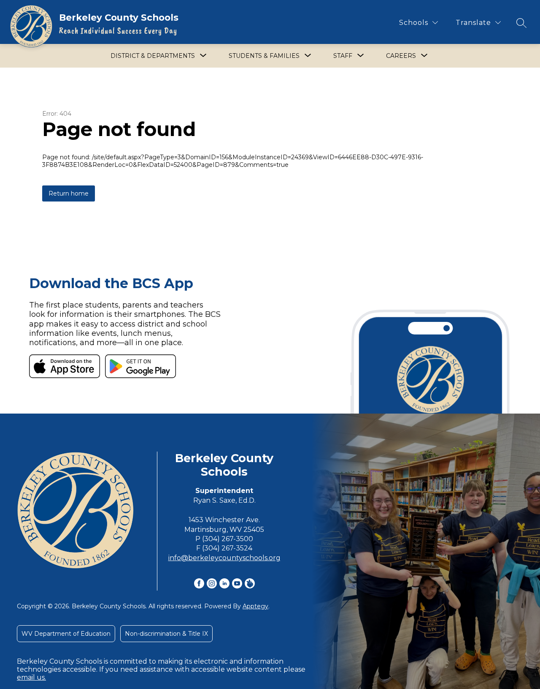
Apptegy (255, 606)
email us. (31, 677)
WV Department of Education (66, 633)
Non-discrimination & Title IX (166, 633)
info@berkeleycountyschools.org (224, 558)
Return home (69, 193)
